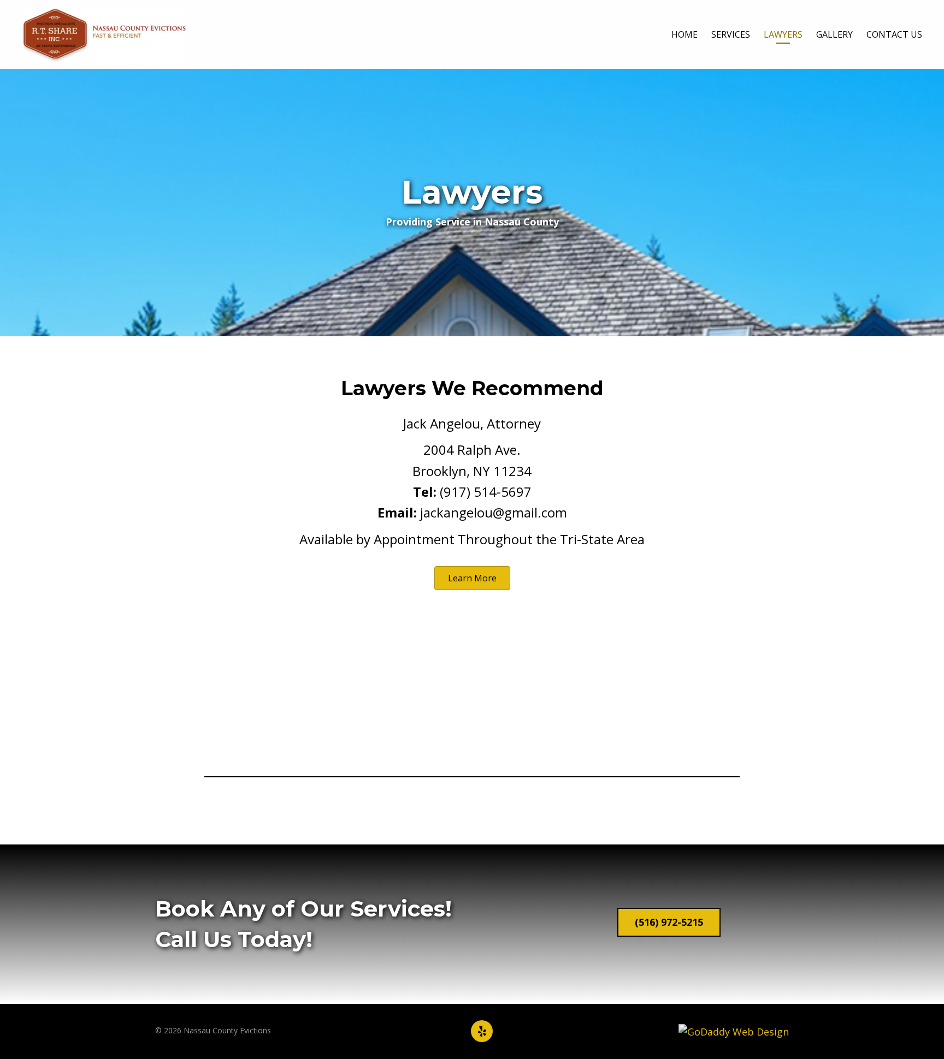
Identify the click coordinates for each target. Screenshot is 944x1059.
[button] (472, 578)
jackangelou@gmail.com (493, 512)
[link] (684, 36)
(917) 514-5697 (486, 492)
